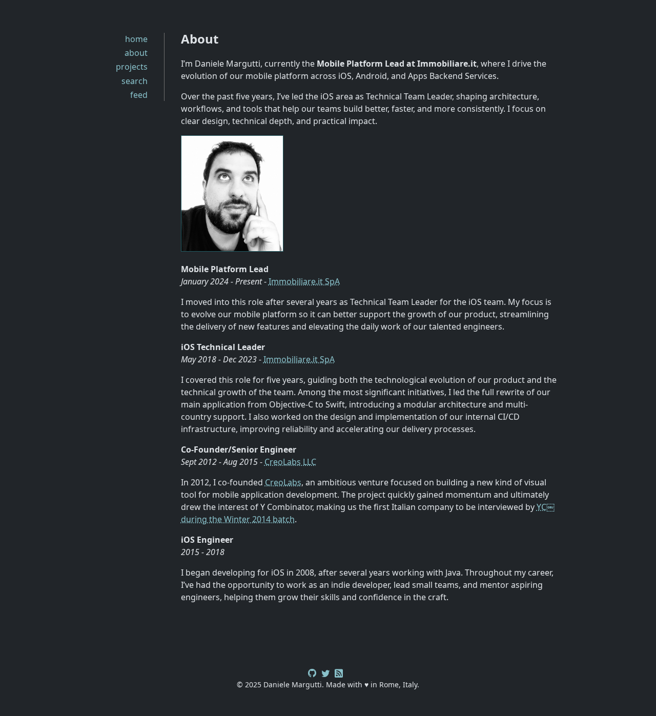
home (136, 39)
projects (132, 66)
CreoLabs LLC (290, 461)
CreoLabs (283, 482)
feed (139, 94)
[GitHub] (312, 672)
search (134, 81)
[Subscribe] (339, 672)
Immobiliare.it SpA (304, 281)
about (136, 52)
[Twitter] (325, 672)
